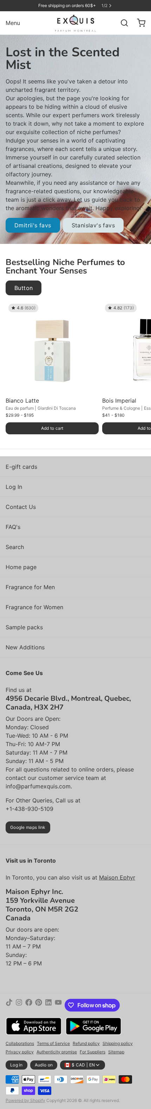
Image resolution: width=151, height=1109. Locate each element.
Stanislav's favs (93, 225)
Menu (13, 22)
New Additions (25, 647)
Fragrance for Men (30, 587)
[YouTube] (58, 1005)
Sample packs (24, 627)
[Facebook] (28, 1005)
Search (15, 546)
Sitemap (116, 1051)
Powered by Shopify (25, 1100)
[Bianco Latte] (52, 347)
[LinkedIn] (48, 1005)
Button (23, 287)
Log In (14, 486)
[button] (52, 428)
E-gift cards (21, 466)
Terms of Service (53, 1043)
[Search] (121, 23)
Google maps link (28, 827)
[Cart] (138, 23)
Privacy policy (20, 1051)
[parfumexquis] (75, 23)
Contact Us (21, 506)
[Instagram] (18, 1005)
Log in (16, 1064)
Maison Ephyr (117, 877)
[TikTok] (9, 1005)
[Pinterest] (38, 1005)
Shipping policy (118, 1043)
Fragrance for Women (34, 607)
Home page (21, 567)
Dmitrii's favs (32, 225)
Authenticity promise (57, 1051)
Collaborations (20, 1043)
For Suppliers (92, 1051)
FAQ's (13, 526)
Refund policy (86, 1043)
